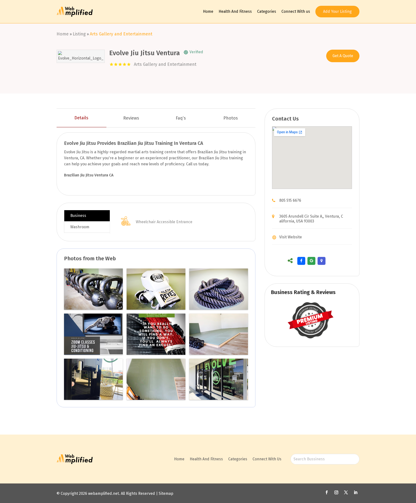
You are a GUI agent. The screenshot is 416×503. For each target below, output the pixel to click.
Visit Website (290, 237)
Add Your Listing (337, 11)
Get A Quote (342, 56)
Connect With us (295, 11)
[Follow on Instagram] (336, 492)
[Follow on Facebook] (327, 492)
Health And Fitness (235, 11)
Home (208, 11)
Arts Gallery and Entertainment (121, 34)
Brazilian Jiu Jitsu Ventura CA (88, 175)
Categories (266, 11)
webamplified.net (103, 493)
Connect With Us (267, 459)
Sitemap (166, 493)
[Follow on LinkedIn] (355, 492)
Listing (79, 34)
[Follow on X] (346, 492)
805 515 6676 (290, 200)
